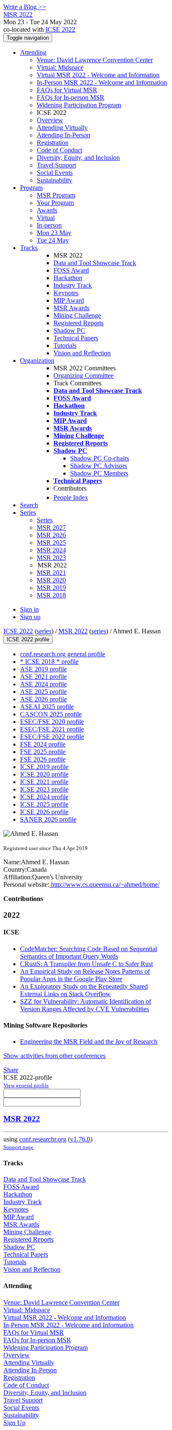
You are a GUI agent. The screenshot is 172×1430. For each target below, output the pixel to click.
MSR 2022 (73, 631)
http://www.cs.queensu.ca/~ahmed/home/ (104, 884)
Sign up (30, 616)
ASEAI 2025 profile (47, 706)
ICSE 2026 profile (44, 811)
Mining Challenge (77, 315)
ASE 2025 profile (43, 691)
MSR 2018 (51, 595)
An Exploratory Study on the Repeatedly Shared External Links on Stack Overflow (84, 990)
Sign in (29, 609)
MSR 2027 (51, 527)
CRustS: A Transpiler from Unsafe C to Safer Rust (86, 963)
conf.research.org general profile (62, 654)
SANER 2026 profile (48, 819)
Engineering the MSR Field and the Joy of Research (88, 1041)
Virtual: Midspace (60, 67)
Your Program (55, 202)
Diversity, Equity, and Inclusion (78, 157)
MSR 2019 (51, 587)
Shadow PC (69, 330)
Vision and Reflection (82, 353)
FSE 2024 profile (43, 744)
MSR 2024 (51, 550)
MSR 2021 (51, 572)
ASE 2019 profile (43, 669)
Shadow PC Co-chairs (99, 458)
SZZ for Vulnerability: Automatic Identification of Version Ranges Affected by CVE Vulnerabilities (85, 1005)
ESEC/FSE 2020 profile (52, 721)
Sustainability (54, 180)
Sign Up (14, 1422)
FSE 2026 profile (43, 759)
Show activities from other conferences (54, 1055)
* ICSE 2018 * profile (49, 661)
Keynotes (65, 292)
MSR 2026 (51, 535)
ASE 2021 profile (43, 676)
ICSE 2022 (60, 29)
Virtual (46, 217)
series (44, 631)
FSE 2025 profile (43, 751)
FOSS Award (71, 270)
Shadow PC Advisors (98, 465)
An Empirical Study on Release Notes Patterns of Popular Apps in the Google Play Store (85, 975)
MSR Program (56, 195)
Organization (37, 360)
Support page (18, 1147)
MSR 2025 (51, 542)
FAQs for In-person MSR (70, 97)
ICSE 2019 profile (44, 766)
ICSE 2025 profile (44, 804)
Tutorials (64, 345)
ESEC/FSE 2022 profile (52, 736)
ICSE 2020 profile (44, 774)
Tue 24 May (53, 240)
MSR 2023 (51, 557)
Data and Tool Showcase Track (94, 262)
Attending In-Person (63, 135)
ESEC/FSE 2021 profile (52, 729)
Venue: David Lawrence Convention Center (95, 59)
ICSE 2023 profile (44, 789)
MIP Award (68, 300)
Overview (50, 120)
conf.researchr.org (42, 1139)
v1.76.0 (80, 1139)
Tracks (29, 247)
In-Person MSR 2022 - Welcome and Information (102, 82)
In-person (49, 225)
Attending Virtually (62, 127)
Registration (52, 142)
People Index (70, 497)
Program (31, 187)
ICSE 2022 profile (28, 639)
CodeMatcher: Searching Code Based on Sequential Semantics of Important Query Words (88, 952)
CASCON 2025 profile (51, 714)
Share (10, 1069)
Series (45, 520)
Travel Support (56, 165)
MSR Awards (71, 307)
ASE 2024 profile (43, 684)
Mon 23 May (54, 232)
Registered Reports (78, 322)
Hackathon (67, 277)
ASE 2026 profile (43, 699)
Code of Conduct (59, 150)
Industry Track (72, 285)
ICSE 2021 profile (44, 781)
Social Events (55, 172)
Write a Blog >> (24, 6)
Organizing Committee (83, 375)
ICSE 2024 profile (44, 796)
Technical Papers (75, 338)
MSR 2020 (51, 580)
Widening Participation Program (79, 105)
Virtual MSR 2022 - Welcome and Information (98, 74)
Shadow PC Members (99, 473)
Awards (47, 210)
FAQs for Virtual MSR (67, 90)
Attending (33, 52)
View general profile (26, 1085)
